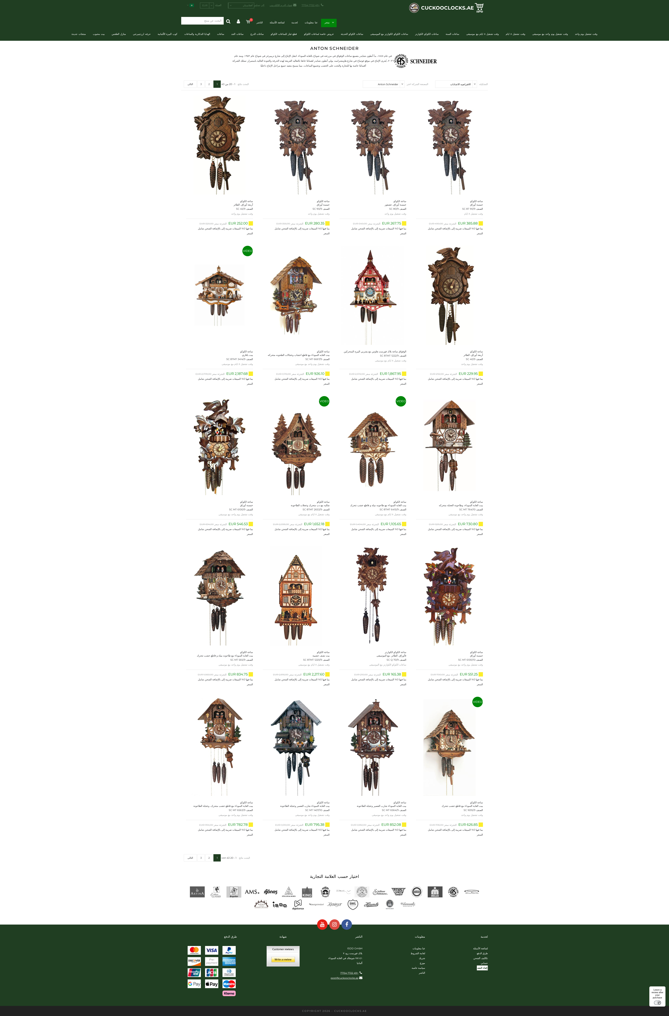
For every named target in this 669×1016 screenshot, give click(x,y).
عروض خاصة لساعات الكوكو (319, 34)
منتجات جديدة (79, 34)
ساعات (220, 34)
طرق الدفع (482, 953)
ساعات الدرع (257, 34)
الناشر (259, 22)
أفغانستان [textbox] (248, 5)
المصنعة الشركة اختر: (417, 84)
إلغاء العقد (482, 967)
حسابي (484, 963)
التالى (190, 84)
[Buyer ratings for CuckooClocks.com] (283, 957)
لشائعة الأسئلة (277, 22)
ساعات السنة (452, 34)
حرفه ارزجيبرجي (142, 34)
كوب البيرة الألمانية (167, 34)
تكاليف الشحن (480, 958)
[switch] (657, 1003)
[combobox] (241, 5)
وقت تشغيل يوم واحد (586, 34)
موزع (422, 963)
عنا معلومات (311, 22)
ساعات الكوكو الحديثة (352, 34)
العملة (218, 5)
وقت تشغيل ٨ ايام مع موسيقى (482, 34)
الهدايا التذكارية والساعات (197, 34)
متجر (327, 22)
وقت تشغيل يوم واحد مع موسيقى (550, 34)
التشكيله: (483, 84)
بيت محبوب (99, 34)
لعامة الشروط (418, 953)
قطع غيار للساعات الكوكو (284, 34)
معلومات (420, 936)
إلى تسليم (259, 5)
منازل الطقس (119, 34)
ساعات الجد (237, 34)
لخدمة (294, 22)
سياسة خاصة (418, 967)
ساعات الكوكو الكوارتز (427, 34)
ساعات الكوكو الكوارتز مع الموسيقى (389, 34)
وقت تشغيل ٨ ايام (515, 34)
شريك (422, 958)
